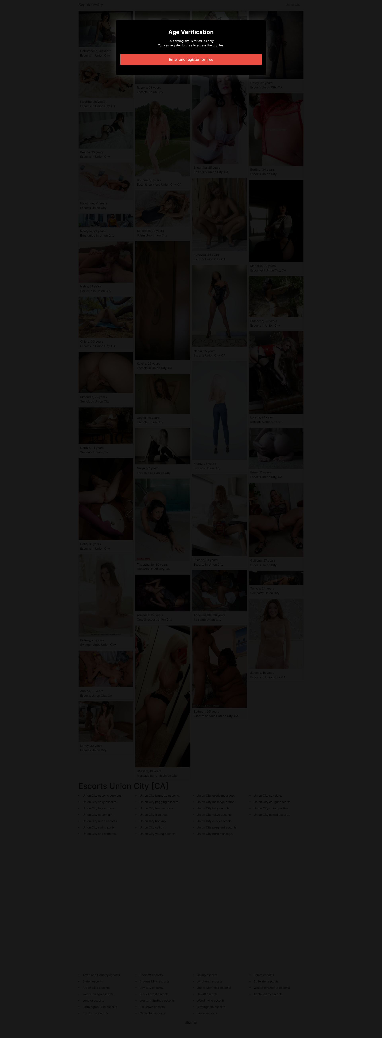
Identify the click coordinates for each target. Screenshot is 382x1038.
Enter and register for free (191, 59)
